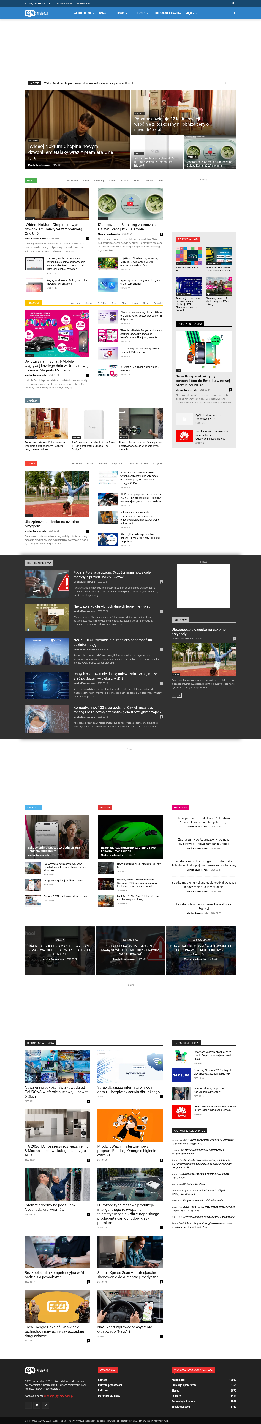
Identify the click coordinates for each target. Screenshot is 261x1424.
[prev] (225, 83)
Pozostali (158, 303)
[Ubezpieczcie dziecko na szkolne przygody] (57, 494)
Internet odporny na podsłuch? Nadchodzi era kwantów (50, 1207)
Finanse (103, 463)
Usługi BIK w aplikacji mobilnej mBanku (63, 880)
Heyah (134, 303)
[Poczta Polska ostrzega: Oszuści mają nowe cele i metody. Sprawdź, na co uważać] (47, 583)
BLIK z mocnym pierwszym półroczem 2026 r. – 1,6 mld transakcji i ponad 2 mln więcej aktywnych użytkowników (141, 498)
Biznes (31, 463)
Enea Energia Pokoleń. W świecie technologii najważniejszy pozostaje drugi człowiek (54, 1331)
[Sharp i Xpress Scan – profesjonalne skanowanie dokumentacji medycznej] (130, 1252)
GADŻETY (32, 400)
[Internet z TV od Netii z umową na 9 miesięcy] (108, 372)
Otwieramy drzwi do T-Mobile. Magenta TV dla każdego (217, 301)
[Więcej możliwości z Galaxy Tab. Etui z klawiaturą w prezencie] (34, 285)
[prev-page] (174, 695)
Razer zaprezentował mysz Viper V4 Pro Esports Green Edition (128, 849)
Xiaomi (112, 180)
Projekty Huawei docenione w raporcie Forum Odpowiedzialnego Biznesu (211, 435)
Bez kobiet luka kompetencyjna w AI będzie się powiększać (54, 1275)
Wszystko (77, 463)
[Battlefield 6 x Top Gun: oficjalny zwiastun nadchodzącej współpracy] (106, 901)
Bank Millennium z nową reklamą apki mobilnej (209, 1216)
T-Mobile (102, 303)
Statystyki (158, 463)
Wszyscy (75, 303)
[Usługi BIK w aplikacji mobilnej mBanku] (33, 885)
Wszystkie (72, 180)
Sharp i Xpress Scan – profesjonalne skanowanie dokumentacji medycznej (128, 1275)
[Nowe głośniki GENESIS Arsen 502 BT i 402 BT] (106, 868)
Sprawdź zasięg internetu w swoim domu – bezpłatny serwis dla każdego (128, 1089)
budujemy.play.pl (196, 1183)
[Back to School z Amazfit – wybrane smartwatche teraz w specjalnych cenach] (141, 423)
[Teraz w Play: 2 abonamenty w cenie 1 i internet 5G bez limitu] (108, 353)
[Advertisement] (130, 50)
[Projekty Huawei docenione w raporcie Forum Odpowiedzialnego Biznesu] (184, 436)
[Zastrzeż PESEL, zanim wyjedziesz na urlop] (33, 901)
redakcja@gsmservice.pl (59, 1396)
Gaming (105, 807)
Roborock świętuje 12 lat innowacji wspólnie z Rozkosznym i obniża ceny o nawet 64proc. (45, 446)
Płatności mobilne (139, 463)
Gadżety (139, 114)
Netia (145, 303)
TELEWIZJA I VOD (188, 239)
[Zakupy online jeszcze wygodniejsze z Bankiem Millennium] (57, 837)
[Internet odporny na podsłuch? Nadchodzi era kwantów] (57, 1184)
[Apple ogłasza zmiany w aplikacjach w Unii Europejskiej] (108, 285)
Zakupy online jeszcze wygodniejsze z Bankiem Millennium (54, 849)
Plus (114, 303)
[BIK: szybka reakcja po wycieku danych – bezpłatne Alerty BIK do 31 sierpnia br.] (108, 539)
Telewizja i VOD (183, 263)
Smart (31, 180)
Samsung (33, 141)
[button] (233, 3)
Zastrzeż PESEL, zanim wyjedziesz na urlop (65, 896)
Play (124, 303)
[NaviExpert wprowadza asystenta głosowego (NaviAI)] (130, 1306)
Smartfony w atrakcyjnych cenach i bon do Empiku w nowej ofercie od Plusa (203, 380)
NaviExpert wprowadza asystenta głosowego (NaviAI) (124, 1329)
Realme (149, 180)
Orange (89, 303)
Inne (161, 180)
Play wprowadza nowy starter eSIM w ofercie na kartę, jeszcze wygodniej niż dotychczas (141, 316)
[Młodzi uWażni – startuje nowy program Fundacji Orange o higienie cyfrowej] (130, 1125)
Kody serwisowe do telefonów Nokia (203, 1200)
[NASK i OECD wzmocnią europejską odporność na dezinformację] (47, 651)
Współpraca (118, 463)
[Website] (45, 1405)
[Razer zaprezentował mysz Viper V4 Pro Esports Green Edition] (130, 837)
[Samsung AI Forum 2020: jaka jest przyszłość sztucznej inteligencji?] (181, 1075)
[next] (231, 83)
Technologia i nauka (201, 940)
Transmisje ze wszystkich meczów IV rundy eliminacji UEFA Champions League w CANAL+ (189, 304)
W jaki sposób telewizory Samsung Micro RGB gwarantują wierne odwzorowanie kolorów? (139, 262)
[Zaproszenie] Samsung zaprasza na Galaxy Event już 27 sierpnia (128, 227)
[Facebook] (234, 13)
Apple (86, 180)
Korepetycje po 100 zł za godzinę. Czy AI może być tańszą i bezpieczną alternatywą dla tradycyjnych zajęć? (117, 709)
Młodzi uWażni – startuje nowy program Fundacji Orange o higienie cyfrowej (126, 1150)
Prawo (90, 463)
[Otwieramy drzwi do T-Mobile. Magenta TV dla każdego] (219, 286)
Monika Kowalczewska (36, 238)
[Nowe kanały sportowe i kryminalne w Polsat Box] (219, 256)
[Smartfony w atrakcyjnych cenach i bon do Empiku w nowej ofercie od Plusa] (204, 351)
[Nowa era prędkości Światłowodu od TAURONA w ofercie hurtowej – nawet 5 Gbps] (201, 950)
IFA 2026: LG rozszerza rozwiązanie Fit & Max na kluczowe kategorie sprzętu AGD (56, 1150)
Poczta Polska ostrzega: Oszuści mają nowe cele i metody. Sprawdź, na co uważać (113, 574)
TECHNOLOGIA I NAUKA (40, 1043)
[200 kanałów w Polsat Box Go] (189, 256)
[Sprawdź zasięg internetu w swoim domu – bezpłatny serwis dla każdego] (130, 1066)
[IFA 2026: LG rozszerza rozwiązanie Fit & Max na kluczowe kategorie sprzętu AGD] (57, 1125)
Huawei (125, 180)
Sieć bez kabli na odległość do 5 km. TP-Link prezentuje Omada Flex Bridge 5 (89, 83)
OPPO (137, 180)
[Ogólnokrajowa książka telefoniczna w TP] (184, 419)
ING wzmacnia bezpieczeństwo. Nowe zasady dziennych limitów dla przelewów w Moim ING (65, 867)
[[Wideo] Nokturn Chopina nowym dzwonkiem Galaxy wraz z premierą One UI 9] (77, 129)
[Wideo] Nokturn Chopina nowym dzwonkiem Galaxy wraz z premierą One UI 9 (53, 229)
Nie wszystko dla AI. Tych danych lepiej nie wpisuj (112, 606)
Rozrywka (180, 807)
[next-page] (179, 695)
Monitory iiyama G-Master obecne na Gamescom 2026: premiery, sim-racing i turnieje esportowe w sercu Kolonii (137, 882)
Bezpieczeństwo (38, 562)
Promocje (33, 303)
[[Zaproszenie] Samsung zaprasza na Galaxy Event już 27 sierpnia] (210, 152)
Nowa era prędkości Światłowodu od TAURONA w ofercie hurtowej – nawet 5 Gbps (56, 1091)
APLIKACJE (33, 807)
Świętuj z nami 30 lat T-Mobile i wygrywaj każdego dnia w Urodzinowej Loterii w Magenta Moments (56, 365)
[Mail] (36, 1405)
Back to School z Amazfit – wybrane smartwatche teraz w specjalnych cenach (140, 446)
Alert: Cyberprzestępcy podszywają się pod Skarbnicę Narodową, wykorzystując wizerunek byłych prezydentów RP (201, 1163)
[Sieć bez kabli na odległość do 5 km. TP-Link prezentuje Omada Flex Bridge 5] (157, 152)
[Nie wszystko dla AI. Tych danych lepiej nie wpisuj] (47, 617)
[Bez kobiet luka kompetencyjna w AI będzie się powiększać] (57, 1252)
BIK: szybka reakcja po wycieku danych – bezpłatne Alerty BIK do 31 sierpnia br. (140, 538)
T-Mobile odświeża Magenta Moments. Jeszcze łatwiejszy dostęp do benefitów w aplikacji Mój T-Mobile (141, 334)
